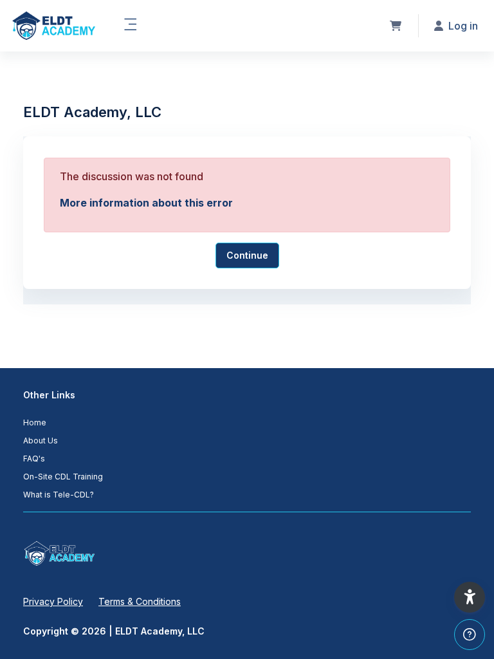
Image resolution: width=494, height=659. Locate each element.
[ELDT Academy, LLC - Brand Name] (53, 25)
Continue (247, 255)
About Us (40, 440)
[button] (469, 597)
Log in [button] (463, 25)
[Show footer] (469, 634)
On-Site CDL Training (63, 476)
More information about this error (146, 202)
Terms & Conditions (139, 601)
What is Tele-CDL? (58, 494)
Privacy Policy (53, 601)
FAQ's (34, 458)
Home (34, 422)
